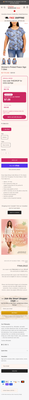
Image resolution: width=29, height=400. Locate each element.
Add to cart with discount (14, 117)
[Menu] (2, 7)
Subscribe (14, 371)
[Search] (5, 7)
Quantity (3, 149)
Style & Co (5, 123)
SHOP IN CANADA (14, 212)
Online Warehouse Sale (9, 394)
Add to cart (14, 160)
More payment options (14, 169)
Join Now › (15, 312)
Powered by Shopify (18, 394)
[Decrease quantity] (2, 153)
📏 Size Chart (6, 129)
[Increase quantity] (9, 153)
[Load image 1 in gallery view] (14, 40)
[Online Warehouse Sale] (14, 7)
